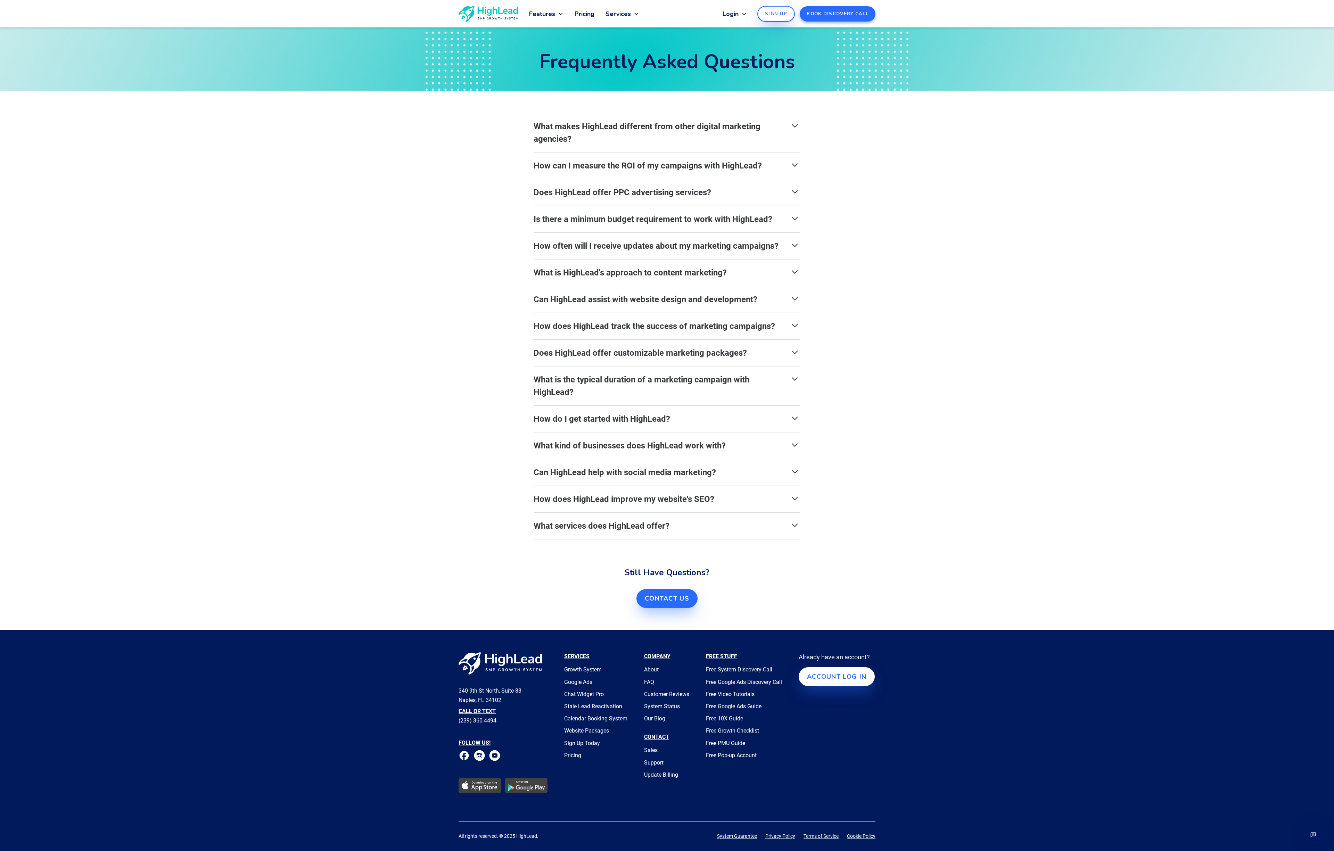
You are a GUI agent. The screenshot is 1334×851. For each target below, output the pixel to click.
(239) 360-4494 (477, 720)
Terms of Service (821, 836)
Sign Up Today (582, 743)
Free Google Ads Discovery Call (744, 682)
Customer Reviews (666, 694)
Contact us (667, 598)
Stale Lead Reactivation (593, 706)
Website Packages (586, 730)
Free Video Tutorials (730, 694)
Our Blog (654, 718)
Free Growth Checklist (732, 730)
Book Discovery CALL (837, 14)
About (651, 669)
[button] (549, 14)
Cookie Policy (861, 836)
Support (654, 762)
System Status (662, 706)
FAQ (649, 682)
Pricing (584, 14)
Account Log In (836, 676)
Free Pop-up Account (731, 755)
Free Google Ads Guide (733, 706)
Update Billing (661, 774)
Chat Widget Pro (584, 694)
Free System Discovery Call (739, 669)
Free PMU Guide (725, 743)
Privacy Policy (780, 836)
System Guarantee (737, 836)
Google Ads (578, 682)
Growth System (583, 669)
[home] (488, 14)
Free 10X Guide (724, 718)
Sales (651, 750)
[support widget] (1313, 834)
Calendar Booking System (595, 718)
